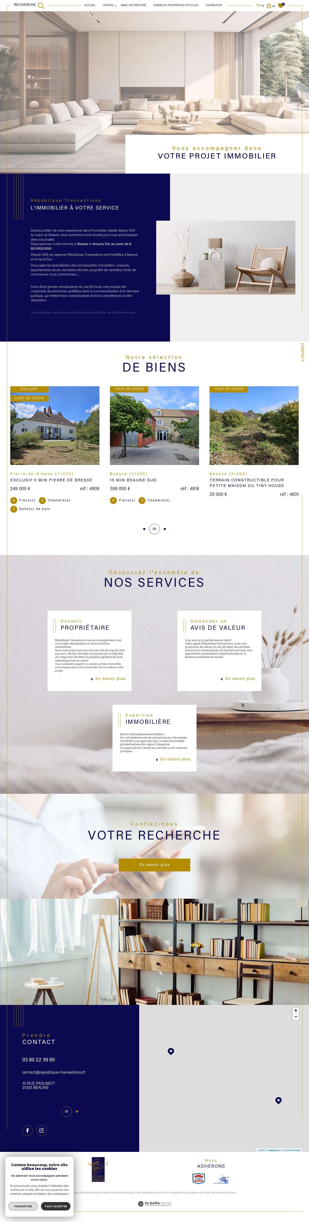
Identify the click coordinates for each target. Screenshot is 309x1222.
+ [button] (295, 1010)
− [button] (295, 1016)
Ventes (108, 5)
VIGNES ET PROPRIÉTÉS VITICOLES (175, 5)
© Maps (273, 1150)
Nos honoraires (145, 1193)
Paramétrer (23, 1206)
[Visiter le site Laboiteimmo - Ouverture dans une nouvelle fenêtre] (154, 1209)
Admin (194, 1193)
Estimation (214, 5)
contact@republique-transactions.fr (54, 1073)
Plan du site (162, 1193)
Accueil (90, 5)
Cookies (232, 1193)
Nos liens (204, 1193)
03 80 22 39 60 (38, 1060)
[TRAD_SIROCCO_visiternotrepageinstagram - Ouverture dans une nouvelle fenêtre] (41, 1130)
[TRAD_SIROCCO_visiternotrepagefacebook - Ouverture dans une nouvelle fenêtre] (27, 1130)
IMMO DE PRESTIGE (133, 5)
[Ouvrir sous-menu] (116, 5)
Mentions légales (179, 1193)
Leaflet (260, 1150)
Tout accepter (56, 1206)
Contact (302, 352)
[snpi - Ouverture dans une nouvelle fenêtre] (198, 1178)
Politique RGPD (218, 1193)
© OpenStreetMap (291, 1150)
